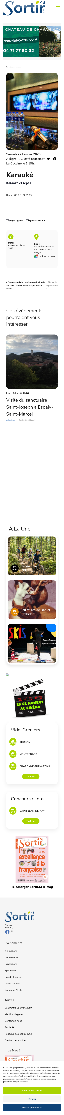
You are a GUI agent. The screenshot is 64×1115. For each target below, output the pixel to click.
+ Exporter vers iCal (36, 220)
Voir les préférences (32, 1107)
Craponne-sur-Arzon (35, 766)
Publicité (9, 1027)
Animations (11, 951)
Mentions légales (14, 1014)
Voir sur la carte (47, 256)
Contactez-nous (13, 1021)
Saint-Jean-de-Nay (32, 811)
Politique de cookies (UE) (18, 1034)
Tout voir (30, 776)
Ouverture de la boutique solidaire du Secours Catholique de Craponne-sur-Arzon (25, 285)
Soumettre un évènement (18, 1008)
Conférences (11, 957)
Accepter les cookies (32, 1090)
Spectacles (10, 970)
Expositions (11, 964)
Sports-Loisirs (13, 977)
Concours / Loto (13, 990)
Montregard (28, 754)
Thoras (25, 742)
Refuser (32, 1099)
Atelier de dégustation (52, 285)
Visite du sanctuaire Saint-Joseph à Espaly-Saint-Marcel (29, 407)
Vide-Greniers (12, 983)
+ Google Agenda (14, 220)
